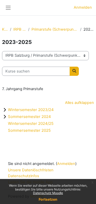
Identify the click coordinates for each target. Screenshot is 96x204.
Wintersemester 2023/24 (31, 109)
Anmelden (83, 7)
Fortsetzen (48, 199)
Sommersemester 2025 (29, 130)
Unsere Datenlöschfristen (31, 170)
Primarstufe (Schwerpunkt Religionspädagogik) (54, 29)
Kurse (5, 29)
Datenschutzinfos (23, 176)
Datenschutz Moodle (48, 193)
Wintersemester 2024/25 (31, 123)
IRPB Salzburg (19, 29)
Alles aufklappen (79, 102)
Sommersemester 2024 (29, 116)
